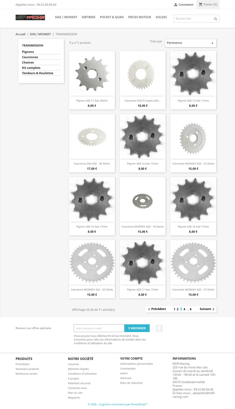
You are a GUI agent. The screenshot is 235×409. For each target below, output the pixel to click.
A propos (73, 378)
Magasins (74, 397)
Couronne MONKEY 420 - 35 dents (92, 289)
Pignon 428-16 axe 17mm (193, 226)
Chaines (28, 62)
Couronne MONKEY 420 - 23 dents (193, 163)
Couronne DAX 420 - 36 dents (92, 163)
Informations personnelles (136, 363)
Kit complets (31, 68)
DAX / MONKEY (66, 17)
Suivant (208, 309)
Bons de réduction (131, 383)
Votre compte (131, 358)
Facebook (159, 328)
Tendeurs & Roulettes (37, 73)
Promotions (23, 364)
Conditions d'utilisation (82, 373)
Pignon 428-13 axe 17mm (193, 100)
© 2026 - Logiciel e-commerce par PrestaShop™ (117, 404)
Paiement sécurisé (79, 383)
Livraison (73, 364)
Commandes (128, 368)
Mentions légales (78, 369)
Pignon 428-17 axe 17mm (142, 289)
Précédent (156, 309)
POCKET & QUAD (112, 17)
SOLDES (161, 17)
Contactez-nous (77, 388)
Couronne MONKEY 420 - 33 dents (143, 226)
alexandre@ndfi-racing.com (194, 395)
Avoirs (124, 373)
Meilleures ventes (26, 373)
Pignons (28, 52)
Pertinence (191, 43)
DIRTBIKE (88, 17)
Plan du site (75, 392)
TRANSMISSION (32, 45)
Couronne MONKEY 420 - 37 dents (193, 289)
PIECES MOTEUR (139, 17)
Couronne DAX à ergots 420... (142, 100)
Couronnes (30, 57)
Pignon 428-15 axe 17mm (92, 226)
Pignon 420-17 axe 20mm (92, 100)
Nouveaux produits (27, 369)
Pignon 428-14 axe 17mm (142, 163)
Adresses (125, 378)
